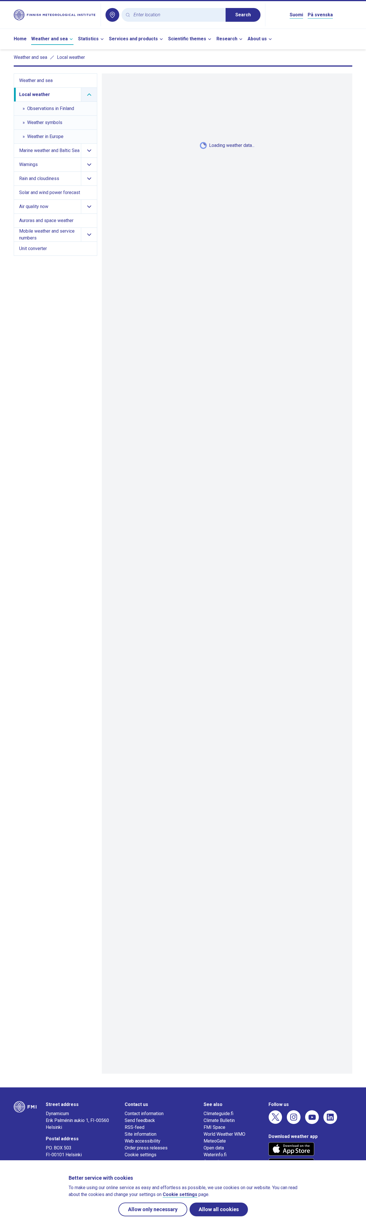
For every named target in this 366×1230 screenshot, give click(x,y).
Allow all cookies (219, 1209)
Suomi (296, 14)
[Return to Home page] (55, 15)
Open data (214, 1148)
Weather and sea (49, 38)
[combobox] (177, 15)
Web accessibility (142, 1141)
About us (257, 38)
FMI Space (214, 1127)
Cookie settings (140, 1154)
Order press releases (146, 1148)
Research (226, 38)
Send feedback (140, 1120)
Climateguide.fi (218, 1113)
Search (243, 14)
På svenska (320, 14)
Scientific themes (187, 38)
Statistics (88, 38)
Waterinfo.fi (215, 1154)
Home (20, 38)
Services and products (133, 38)
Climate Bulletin (219, 1120)
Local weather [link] (71, 57)
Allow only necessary (153, 1209)
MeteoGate (215, 1141)
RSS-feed (134, 1127)
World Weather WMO (224, 1134)
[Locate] (112, 15)
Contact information (144, 1113)
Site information (140, 1134)
